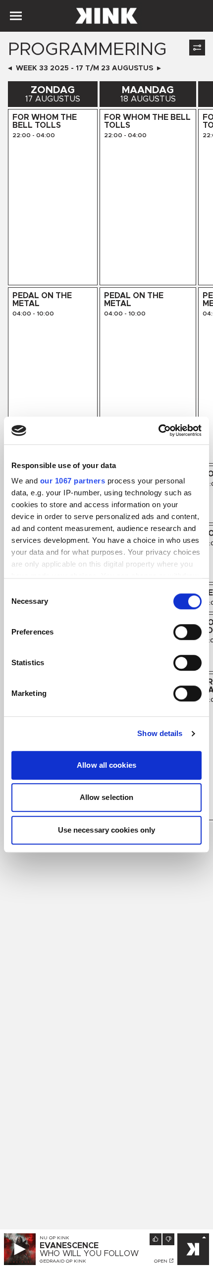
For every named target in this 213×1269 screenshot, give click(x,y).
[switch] (187, 632)
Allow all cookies (106, 765)
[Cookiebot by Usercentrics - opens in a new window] (158, 430)
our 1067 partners (73, 480)
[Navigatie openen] (16, 16)
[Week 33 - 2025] (10, 68)
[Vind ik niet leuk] (168, 1239)
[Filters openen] (197, 47)
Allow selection (107, 797)
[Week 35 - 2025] (159, 68)
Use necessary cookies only (107, 830)
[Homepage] (106, 16)
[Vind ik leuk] (155, 1239)
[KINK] (193, 1249)
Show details (159, 733)
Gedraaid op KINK (63, 1261)
